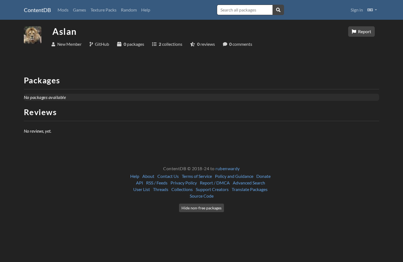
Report (364, 31)
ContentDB (37, 10)
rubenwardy (227, 168)
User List (141, 189)
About (148, 176)
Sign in (357, 9)
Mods (63, 9)
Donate (263, 176)
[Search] (278, 10)
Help (145, 9)
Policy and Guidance (234, 176)
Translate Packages (250, 189)
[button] (372, 9)
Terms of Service (197, 176)
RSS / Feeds (157, 182)
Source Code (202, 195)
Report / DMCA (215, 182)
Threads (160, 189)
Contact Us (168, 176)
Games (79, 9)
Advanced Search (249, 182)
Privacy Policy (184, 182)
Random (129, 9)
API (139, 182)
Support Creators (212, 189)
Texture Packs (103, 9)
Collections (182, 189)
